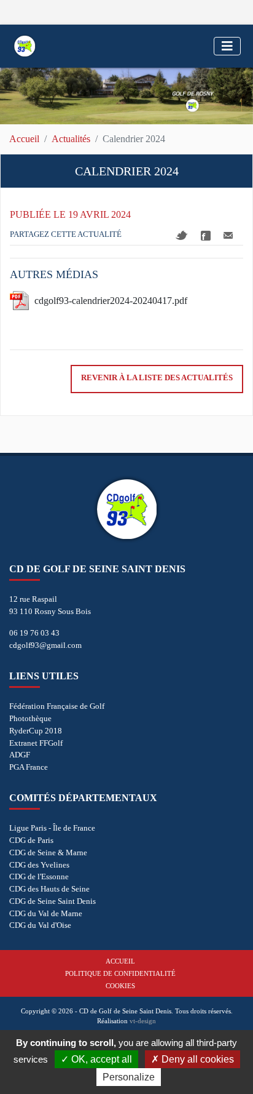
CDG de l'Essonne (39, 876)
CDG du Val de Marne (45, 913)
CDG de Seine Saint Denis (52, 901)
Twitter (182, 235)
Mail (228, 235)
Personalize (129, 1077)
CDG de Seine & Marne (48, 852)
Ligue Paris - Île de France (52, 827)
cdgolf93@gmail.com (45, 645)
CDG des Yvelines (39, 864)
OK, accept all (100, 1059)
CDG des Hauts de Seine (49, 888)
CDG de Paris (31, 840)
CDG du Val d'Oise (40, 925)
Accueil (24, 139)
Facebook (206, 236)
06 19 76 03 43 (34, 632)
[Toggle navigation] (227, 46)
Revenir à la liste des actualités (157, 377)
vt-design (143, 1020)
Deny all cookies (196, 1059)
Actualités (71, 139)
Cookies (120, 985)
